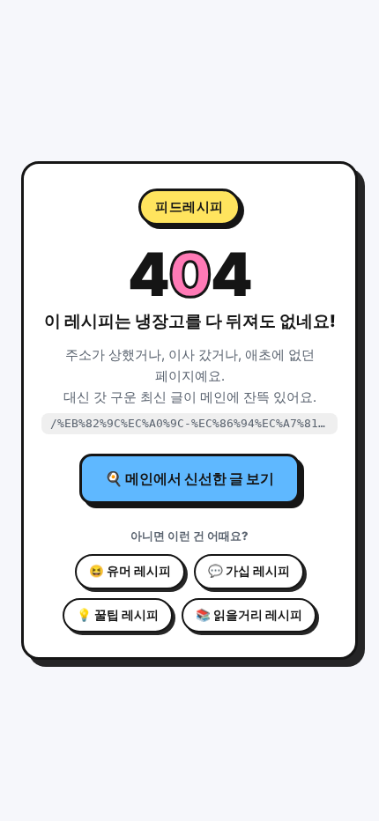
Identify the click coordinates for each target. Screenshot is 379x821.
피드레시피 (189, 206)
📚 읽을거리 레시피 (249, 615)
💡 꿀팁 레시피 (118, 615)
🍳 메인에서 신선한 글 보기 (189, 478)
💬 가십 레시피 (249, 571)
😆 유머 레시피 (130, 571)
